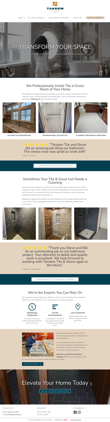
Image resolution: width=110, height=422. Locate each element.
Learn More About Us (33, 364)
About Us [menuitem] (78, 18)
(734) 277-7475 (13, 412)
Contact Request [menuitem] (95, 18)
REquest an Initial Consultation (55, 391)
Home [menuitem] (20, 18)
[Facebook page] (75, 412)
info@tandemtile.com (14, 414)
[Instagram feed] (79, 412)
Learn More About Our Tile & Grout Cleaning (55, 279)
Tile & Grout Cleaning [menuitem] (58, 18)
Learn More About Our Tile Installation (55, 166)
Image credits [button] (75, 420)
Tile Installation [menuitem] (36, 18)
